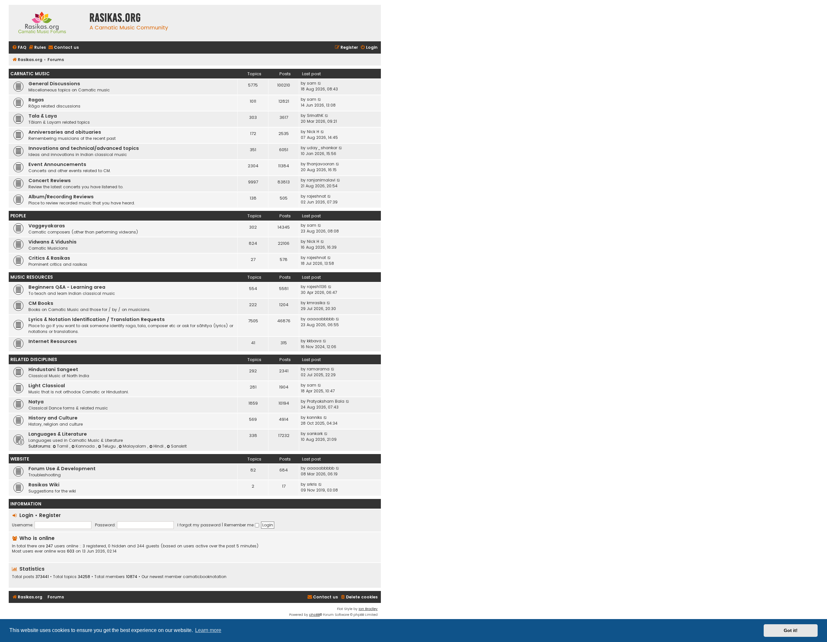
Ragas (36, 100)
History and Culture (53, 418)
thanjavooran (320, 164)
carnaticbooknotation (204, 576)
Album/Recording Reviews (61, 196)
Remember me (239, 525)
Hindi (159, 446)
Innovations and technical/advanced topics (83, 148)
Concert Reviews (49, 180)
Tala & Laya (42, 116)
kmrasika (316, 302)
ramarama (318, 369)
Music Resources (31, 277)
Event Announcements (57, 164)
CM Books (40, 303)
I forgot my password (199, 525)
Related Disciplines (33, 360)
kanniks (314, 417)
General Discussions (54, 83)
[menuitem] (19, 47)
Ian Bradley (368, 608)
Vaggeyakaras (46, 226)
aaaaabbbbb (320, 319)
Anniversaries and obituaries (64, 132)
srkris (312, 484)
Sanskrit (179, 446)
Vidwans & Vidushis (52, 242)
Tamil (63, 446)
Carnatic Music (30, 74)
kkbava (314, 341)
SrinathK (315, 115)
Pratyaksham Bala (325, 401)
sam (311, 83)
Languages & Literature (57, 434)
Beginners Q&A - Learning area (66, 287)
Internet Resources (52, 341)
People (18, 216)
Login (26, 515)
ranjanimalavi (321, 180)
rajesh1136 (317, 286)
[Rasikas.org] (47, 23)
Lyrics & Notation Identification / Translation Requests (96, 319)
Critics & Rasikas (49, 258)
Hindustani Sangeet (53, 369)
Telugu (109, 446)
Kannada (86, 446)
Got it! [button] (791, 630)
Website (19, 459)
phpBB (314, 614)
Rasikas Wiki (43, 485)
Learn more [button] (208, 630)
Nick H (313, 131)
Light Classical (46, 385)
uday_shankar (322, 147)
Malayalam (135, 446)
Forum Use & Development (62, 468)
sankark (315, 433)
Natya (36, 402)
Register (50, 515)
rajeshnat (316, 196)
